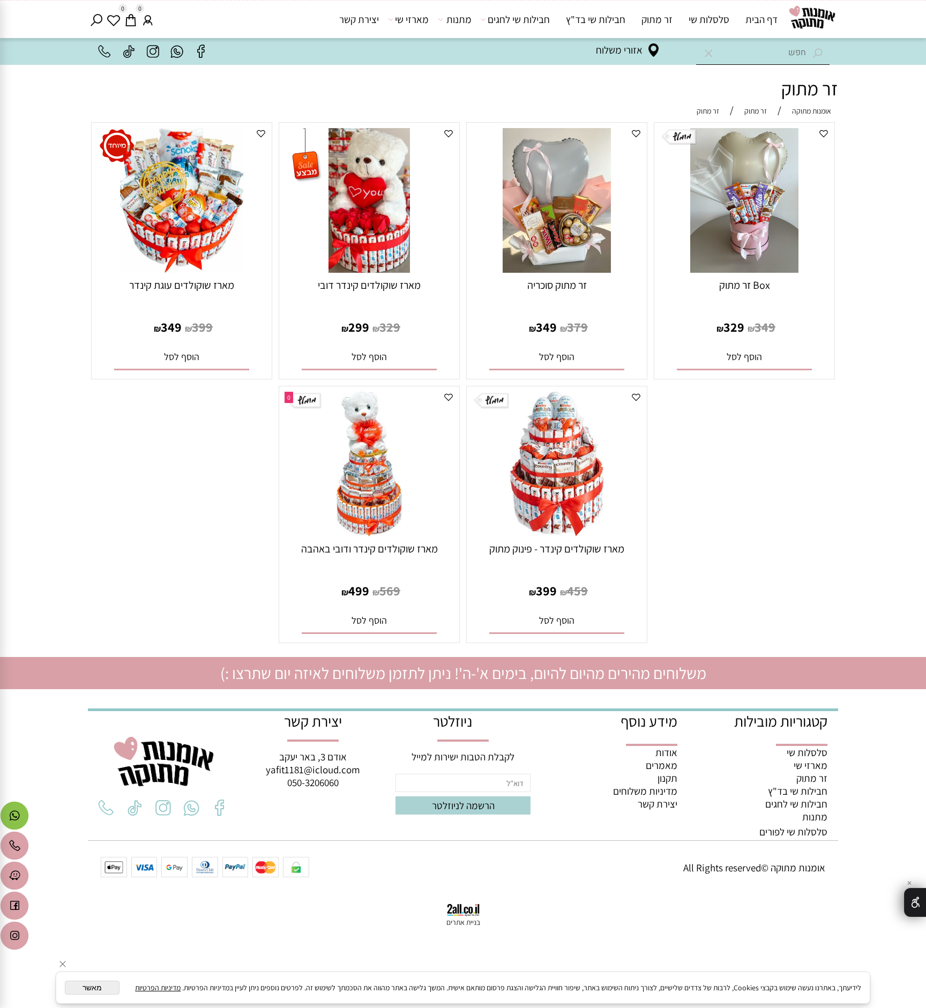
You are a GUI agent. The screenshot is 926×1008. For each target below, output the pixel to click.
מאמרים (661, 765)
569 (389, 590)
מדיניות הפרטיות (158, 987)
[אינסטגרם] (14, 938)
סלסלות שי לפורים (793, 831)
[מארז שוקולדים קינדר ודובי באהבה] (369, 532)
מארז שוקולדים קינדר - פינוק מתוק (556, 549)
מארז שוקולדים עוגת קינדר (181, 285)
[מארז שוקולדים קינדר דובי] (369, 269)
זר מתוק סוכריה (557, 285)
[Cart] (131, 19)
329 (733, 326)
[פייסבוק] (14, 908)
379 (577, 326)
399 (202, 326)
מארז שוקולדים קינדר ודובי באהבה (369, 549)
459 (577, 590)
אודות (666, 752)
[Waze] (14, 878)
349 (765, 326)
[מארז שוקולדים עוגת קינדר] (182, 269)
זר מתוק (657, 19)
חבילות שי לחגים (519, 19)
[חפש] (96, 19)
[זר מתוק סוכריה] (557, 269)
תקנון (667, 778)
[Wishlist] (114, 19)
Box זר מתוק (744, 285)
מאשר (92, 987)
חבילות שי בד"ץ (595, 19)
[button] (744, 357)
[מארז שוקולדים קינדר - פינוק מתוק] (557, 532)
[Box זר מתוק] (744, 269)
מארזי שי (412, 19)
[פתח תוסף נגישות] (915, 902)
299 (358, 326)
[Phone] (14, 848)
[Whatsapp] (14, 818)
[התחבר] (148, 19)
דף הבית (761, 19)
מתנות (459, 19)
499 (358, 590)
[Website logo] (811, 18)
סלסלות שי (709, 19)
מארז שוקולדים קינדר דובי (369, 285)
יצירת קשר (359, 19)
